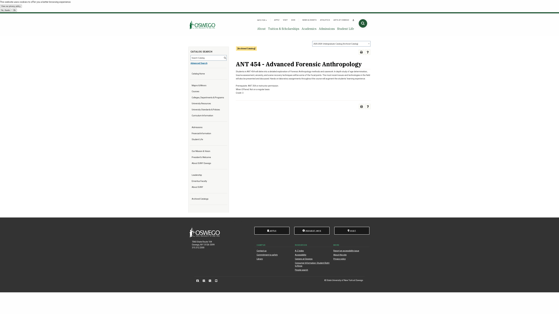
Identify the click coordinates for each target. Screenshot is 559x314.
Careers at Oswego (304, 259)
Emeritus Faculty (199, 181)
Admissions (327, 29)
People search (301, 270)
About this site (340, 255)
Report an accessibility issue (346, 251)
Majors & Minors (199, 85)
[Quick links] (353, 20)
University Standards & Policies (206, 109)
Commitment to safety (267, 255)
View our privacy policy (11, 6)
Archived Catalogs (200, 199)
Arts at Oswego (341, 20)
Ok (14, 10)
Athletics (325, 20)
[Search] (363, 23)
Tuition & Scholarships (283, 29)
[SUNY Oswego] (205, 236)
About (261, 29)
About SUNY (197, 187)
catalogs (235, 221)
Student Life (345, 29)
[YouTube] (216, 280)
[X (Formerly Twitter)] (210, 280)
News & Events (309, 20)
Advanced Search (199, 63)
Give (293, 20)
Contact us (262, 251)
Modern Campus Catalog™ (317, 221)
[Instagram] (204, 280)
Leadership (197, 175)
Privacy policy (339, 259)
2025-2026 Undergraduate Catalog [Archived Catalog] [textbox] (335, 44)
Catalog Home (198, 74)
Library (260, 259)
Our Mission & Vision (201, 151)
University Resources (201, 103)
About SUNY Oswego (201, 163)
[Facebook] (198, 280)
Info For (261, 20)
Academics (309, 29)
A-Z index (299, 251)
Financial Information (201, 133)
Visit (285, 20)
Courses (195, 91)
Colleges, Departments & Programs (208, 97)
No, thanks (5, 10)
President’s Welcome (201, 157)
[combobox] (341, 44)
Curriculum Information (202, 115)
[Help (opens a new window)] (367, 52)
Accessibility (300, 255)
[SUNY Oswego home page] (202, 24)
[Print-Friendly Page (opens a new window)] (361, 52)
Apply (277, 20)
